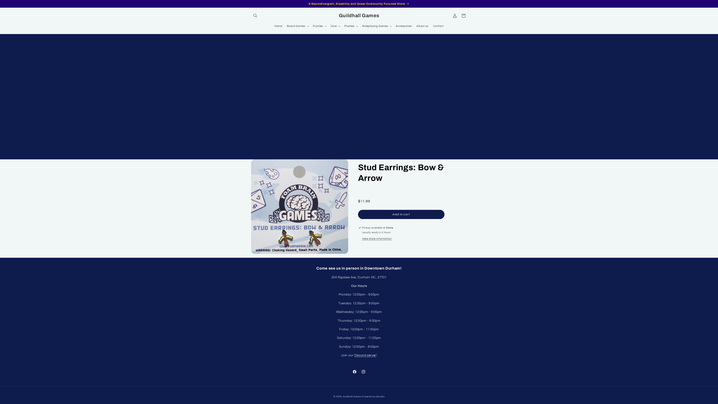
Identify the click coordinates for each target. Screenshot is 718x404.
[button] (255, 15)
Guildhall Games (352, 397)
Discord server (365, 355)
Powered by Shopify (373, 397)
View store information (377, 238)
